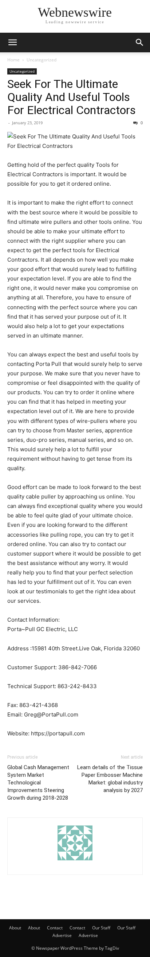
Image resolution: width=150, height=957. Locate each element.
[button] (12, 42)
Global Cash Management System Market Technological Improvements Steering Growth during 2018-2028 (38, 782)
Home (13, 60)
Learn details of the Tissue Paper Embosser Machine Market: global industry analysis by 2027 (110, 779)
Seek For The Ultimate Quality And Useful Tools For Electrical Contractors (71, 97)
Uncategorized (41, 60)
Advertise (62, 935)
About (15, 928)
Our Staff (101, 928)
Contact (55, 928)
